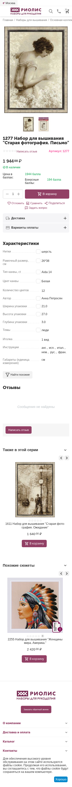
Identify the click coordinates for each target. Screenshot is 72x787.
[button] (54, 203)
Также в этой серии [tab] (20, 450)
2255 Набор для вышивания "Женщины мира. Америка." (35, 641)
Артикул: (55, 151)
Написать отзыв (27, 151)
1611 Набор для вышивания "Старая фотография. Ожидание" (35, 525)
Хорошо (60, 779)
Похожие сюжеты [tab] (19, 565)
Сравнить (36, 203)
